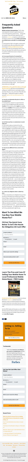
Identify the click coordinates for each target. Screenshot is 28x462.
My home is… (6, 237)
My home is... (6, 380)
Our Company (20, 1)
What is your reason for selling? (10, 252)
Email (5, 247)
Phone (5, 241)
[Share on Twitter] (5, 319)
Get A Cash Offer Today (10, 1)
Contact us (9, 300)
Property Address (7, 232)
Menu (24, 18)
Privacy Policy (22, 445)
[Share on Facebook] (3, 319)
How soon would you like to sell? (11, 257)
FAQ (4, 445)
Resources (15, 445)
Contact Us (16, 443)
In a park (15, 239)
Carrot (23, 460)
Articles (14, 447)
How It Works (23, 443)
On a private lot (8, 239)
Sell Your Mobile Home (14, 4)
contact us (9, 37)
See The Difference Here (14, 337)
